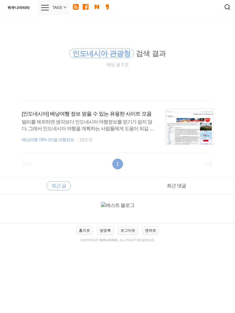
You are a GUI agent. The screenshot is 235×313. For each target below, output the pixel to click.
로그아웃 (128, 230)
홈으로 (84, 230)
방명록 (105, 230)
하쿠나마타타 (19, 8)
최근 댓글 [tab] (176, 185)
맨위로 (150, 230)
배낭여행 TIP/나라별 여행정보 (48, 140)
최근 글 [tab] (58, 185)
